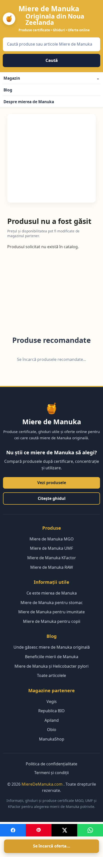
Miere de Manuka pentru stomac (51, 602)
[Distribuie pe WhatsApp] (90, 830)
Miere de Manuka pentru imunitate (51, 612)
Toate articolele (51, 675)
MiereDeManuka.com (43, 784)
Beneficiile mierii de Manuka (51, 656)
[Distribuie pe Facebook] (13, 830)
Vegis (51, 701)
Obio (51, 729)
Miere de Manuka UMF (51, 548)
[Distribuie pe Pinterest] (39, 830)
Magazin (52, 78)
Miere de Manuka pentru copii (51, 621)
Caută (52, 60)
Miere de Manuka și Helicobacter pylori (51, 666)
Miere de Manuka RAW (51, 567)
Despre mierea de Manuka (29, 101)
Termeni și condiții (51, 772)
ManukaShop (51, 739)
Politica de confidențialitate (51, 764)
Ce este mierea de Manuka (51, 593)
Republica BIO (51, 710)
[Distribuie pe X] (64, 830)
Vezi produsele (51, 482)
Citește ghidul (52, 498)
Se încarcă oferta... (51, 846)
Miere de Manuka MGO (52, 539)
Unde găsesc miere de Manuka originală (52, 647)
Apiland (51, 720)
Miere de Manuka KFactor (51, 557)
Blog (8, 90)
